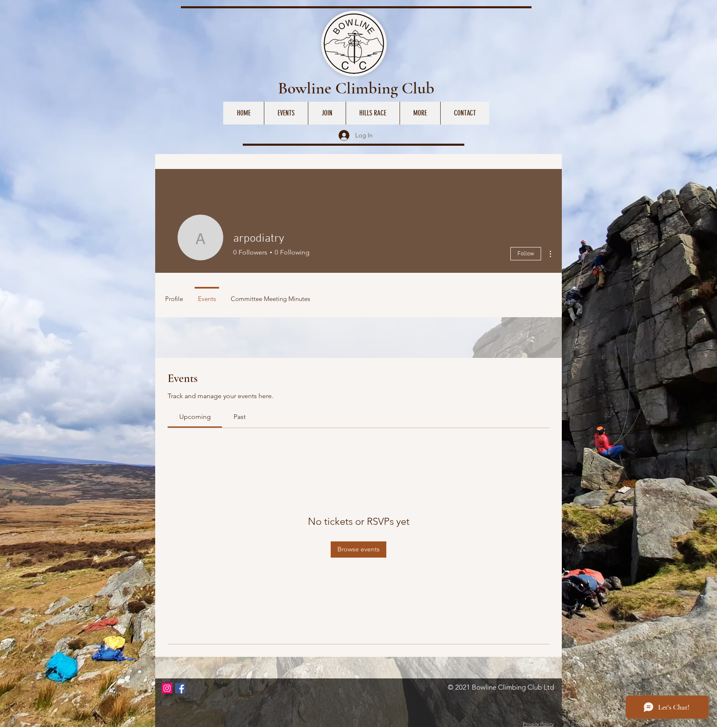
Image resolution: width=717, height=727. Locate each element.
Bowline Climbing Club (356, 88)
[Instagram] (167, 688)
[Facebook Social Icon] (180, 688)
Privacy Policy (538, 724)
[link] (195, 417)
